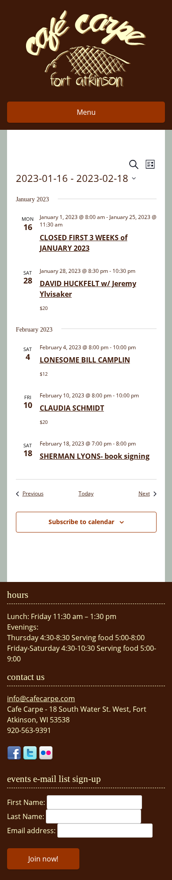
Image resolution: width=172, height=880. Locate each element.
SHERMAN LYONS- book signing (95, 456)
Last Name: (26, 816)
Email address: (32, 830)
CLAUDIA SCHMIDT (72, 408)
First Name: (27, 802)
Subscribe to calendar (81, 521)
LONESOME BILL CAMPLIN (85, 360)
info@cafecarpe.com (41, 698)
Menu (86, 112)
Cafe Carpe (86, 48)
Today (86, 493)
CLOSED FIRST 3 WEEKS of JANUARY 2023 (83, 243)
